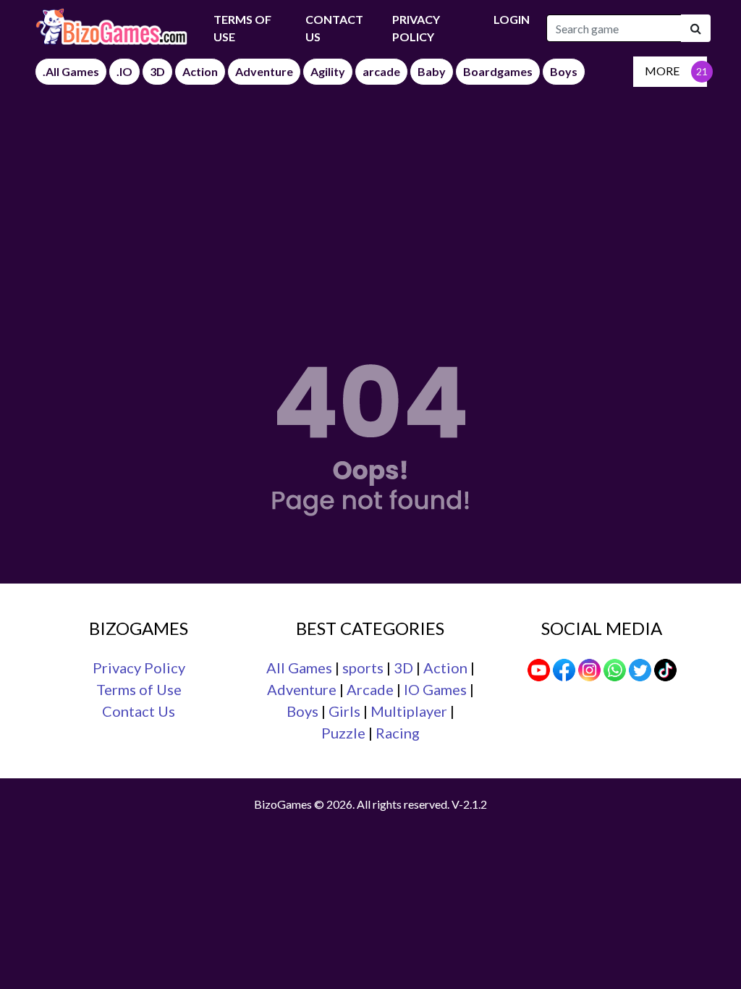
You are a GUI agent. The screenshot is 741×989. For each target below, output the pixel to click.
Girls (344, 711)
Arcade (370, 689)
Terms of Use (139, 689)
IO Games (435, 689)
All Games (299, 667)
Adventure (301, 689)
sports (363, 667)
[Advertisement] (370, 195)
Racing (398, 732)
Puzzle (343, 732)
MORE (662, 70)
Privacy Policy (416, 27)
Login (512, 19)
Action (445, 667)
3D (403, 667)
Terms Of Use (242, 27)
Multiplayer (408, 711)
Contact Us (334, 27)
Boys (302, 711)
